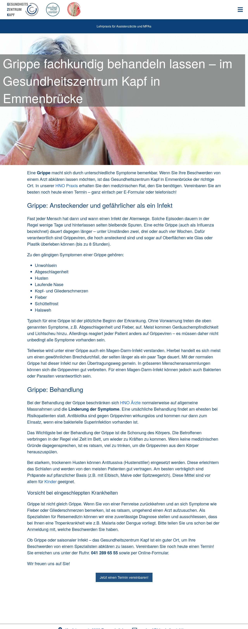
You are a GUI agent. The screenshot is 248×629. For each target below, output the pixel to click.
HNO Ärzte (130, 402)
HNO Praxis (66, 185)
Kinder (50, 481)
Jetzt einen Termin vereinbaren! (124, 577)
